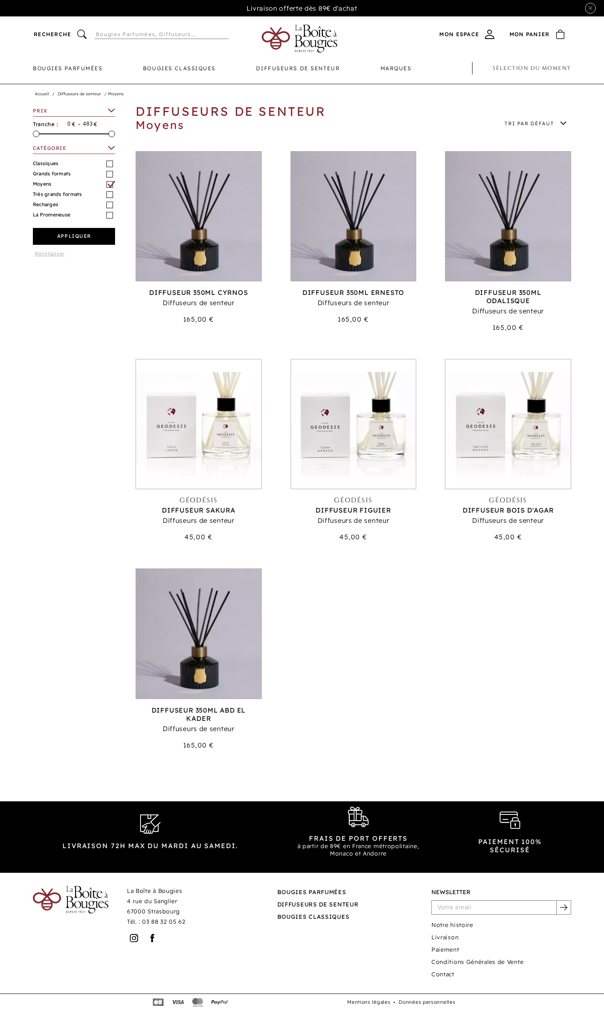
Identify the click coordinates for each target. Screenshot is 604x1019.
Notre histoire (452, 925)
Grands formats (52, 173)
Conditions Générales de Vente (477, 962)
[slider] (36, 134)
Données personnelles (427, 1002)
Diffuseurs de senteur (298, 68)
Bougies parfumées (68, 68)
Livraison (445, 937)
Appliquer (74, 236)
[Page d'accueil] (299, 39)
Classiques (45, 163)
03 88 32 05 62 (164, 921)
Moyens (42, 184)
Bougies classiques (179, 68)
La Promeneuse (51, 215)
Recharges (45, 204)
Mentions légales (368, 1002)
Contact (442, 974)
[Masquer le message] (590, 8)
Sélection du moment (532, 68)
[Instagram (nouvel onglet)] (134, 938)
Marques (396, 68)
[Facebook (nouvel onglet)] (152, 938)
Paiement (445, 949)
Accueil (42, 94)
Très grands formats (57, 194)
